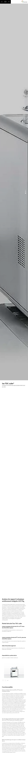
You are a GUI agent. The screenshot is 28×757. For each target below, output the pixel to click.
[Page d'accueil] (24, 2)
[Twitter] (25, 190)
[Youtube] (25, 193)
